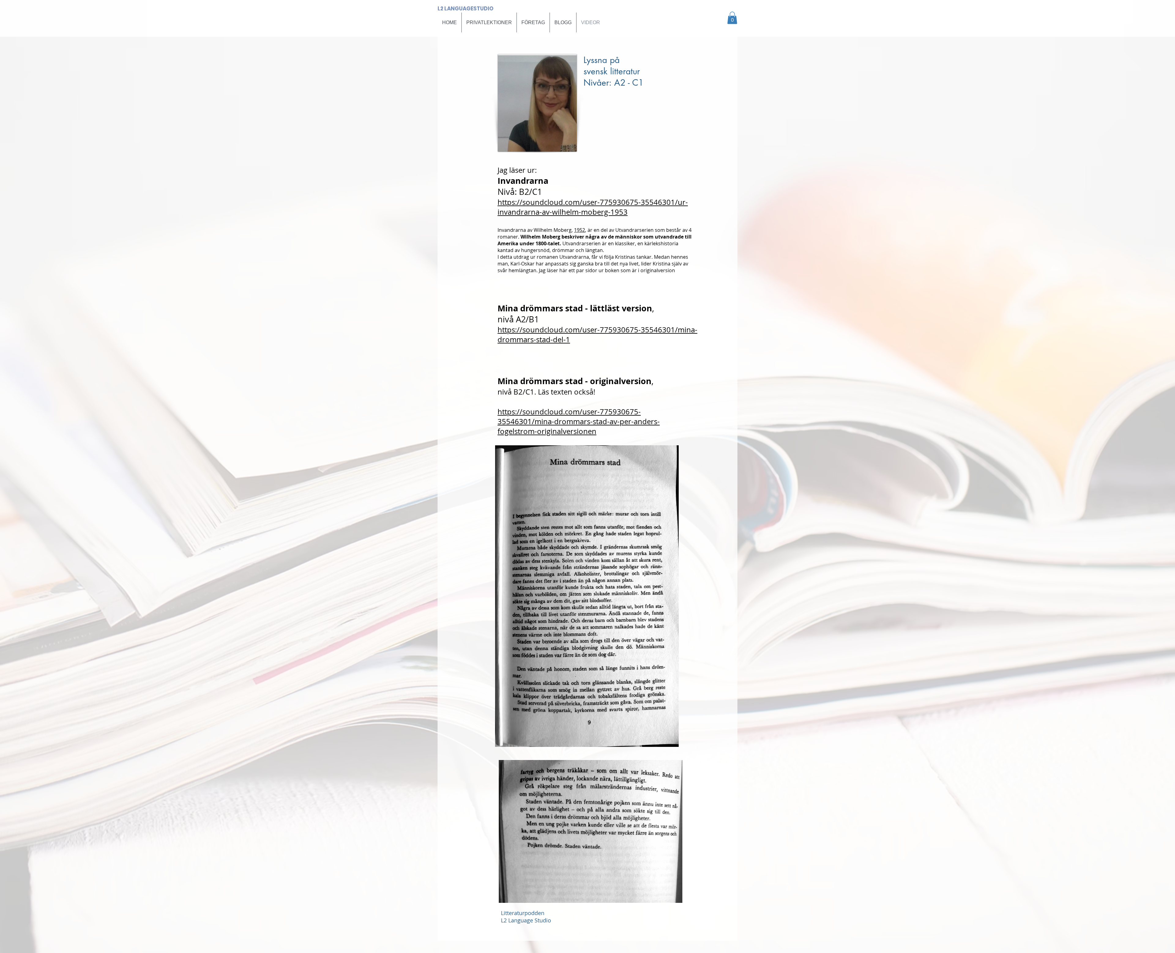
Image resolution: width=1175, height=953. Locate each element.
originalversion (620, 381)
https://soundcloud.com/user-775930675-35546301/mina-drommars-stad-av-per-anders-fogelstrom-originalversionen (579, 421)
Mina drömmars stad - (544, 381)
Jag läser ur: (517, 170)
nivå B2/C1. (517, 392)
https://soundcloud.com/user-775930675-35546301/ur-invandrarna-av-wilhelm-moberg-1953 (593, 207)
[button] (732, 18)
